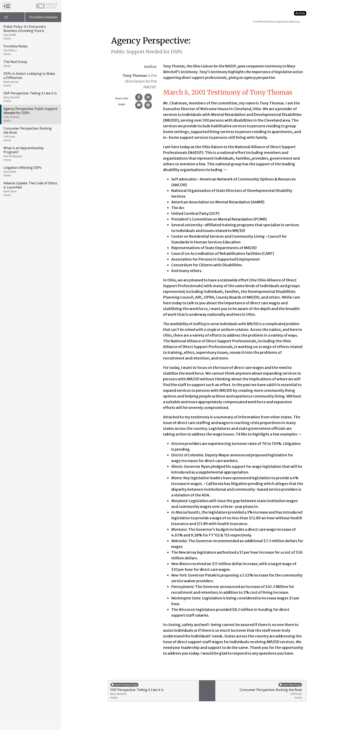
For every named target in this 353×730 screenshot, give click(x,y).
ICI (6, 17)
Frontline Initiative (43, 17)
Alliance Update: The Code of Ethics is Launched (30, 189)
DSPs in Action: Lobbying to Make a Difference (29, 79)
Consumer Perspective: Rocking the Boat (27, 134)
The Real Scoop (15, 63)
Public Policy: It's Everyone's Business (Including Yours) (24, 32)
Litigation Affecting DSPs (22, 171)
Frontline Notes (15, 50)
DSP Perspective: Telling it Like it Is (30, 97)
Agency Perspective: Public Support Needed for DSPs (30, 114)
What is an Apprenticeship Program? (23, 154)
